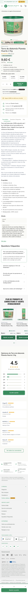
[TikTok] (17, 546)
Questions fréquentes (15, 119)
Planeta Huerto (4, 46)
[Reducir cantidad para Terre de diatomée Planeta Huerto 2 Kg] (3, 84)
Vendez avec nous (6, 527)
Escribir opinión (14, 393)
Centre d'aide (6, 470)
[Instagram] (6, 546)
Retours (4, 514)
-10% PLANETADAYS (6, 55)
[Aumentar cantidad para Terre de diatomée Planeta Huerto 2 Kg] (10, 84)
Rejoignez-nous (6, 530)
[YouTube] (14, 546)
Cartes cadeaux (8, 498)
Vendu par (11, 103)
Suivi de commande (7, 508)
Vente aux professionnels (8, 524)
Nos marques (5, 492)
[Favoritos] (24, 16)
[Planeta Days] (14, 42)
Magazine (4, 489)
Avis (24, 119)
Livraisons (4, 511)
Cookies (24, 582)
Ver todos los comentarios (14, 450)
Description (5, 119)
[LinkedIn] (10, 546)
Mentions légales (5, 582)
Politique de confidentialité (15, 582)
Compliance (5, 495)
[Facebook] (3, 546)
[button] (2, 6)
